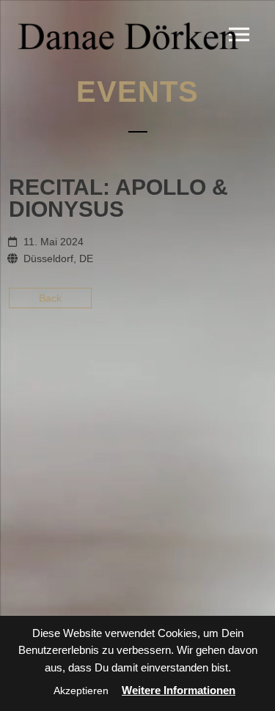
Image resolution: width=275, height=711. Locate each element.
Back (50, 298)
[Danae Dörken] (128, 36)
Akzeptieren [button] (81, 690)
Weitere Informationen (178, 690)
